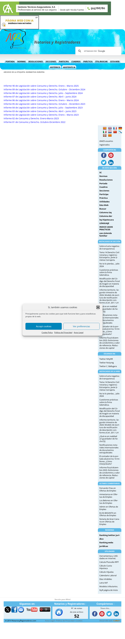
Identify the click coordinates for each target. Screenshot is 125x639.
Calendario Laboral (107, 575)
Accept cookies (43, 326)
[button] (98, 307)
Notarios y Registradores (57, 42)
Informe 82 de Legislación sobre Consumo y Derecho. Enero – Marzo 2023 (41, 114)
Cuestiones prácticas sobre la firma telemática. (108, 272)
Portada (10, 61)
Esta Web (114, 61)
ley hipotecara (106, 219)
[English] (110, 128)
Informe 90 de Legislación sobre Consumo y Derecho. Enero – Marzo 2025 (41, 85)
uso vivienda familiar (105, 234)
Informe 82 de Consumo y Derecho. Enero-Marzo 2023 (31, 118)
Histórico (55, 67)
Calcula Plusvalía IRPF (109, 562)
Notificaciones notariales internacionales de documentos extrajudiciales (108, 319)
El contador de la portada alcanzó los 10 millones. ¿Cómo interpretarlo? (109, 330)
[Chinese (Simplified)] (115, 132)
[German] (120, 128)
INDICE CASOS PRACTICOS (106, 228)
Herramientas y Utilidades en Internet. (108, 557)
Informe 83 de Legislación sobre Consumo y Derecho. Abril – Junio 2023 (40, 111)
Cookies (79, 620)
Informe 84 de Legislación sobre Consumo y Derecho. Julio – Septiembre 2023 (43, 107)
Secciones (51, 61)
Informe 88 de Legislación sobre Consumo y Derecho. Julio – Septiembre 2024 (43, 93)
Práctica (87, 61)
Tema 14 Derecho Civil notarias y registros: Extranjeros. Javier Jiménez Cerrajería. (109, 256)
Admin (102, 506)
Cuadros (75, 61)
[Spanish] (105, 128)
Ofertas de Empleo (107, 490)
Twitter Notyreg (106, 362)
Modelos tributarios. (108, 586)
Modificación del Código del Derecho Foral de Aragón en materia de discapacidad (109, 282)
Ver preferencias (81, 326)
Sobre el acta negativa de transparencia (109, 247)
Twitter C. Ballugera (108, 366)
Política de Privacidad (63, 332)
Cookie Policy (47, 332)
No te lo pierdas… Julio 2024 (109, 265)
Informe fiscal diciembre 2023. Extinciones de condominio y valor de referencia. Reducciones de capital (109, 342)
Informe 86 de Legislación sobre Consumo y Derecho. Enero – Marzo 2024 (41, 100)
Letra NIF (103, 582)
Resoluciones (36, 61)
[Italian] (105, 132)
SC (100, 172)
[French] (115, 128)
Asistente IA (69, 67)
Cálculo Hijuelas (106, 572)
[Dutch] (110, 132)
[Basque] (105, 135)
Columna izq (105, 212)
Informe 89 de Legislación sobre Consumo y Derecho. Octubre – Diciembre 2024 (44, 89)
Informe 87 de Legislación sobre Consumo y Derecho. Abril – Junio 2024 (40, 96)
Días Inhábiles (105, 579)
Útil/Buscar (101, 61)
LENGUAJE (104, 223)
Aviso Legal (78, 332)
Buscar (102, 208)
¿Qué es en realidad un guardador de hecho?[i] (108, 309)
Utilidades (104, 201)
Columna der (105, 216)
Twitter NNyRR (106, 359)
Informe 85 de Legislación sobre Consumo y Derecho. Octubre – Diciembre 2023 (44, 103)
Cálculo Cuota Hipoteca (105, 567)
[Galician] (120, 132)
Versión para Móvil (62, 599)
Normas (21, 61)
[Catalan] (110, 135)
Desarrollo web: (109, 620)
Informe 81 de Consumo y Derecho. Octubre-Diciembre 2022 (34, 122)
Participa (64, 61)
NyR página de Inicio (108, 590)
